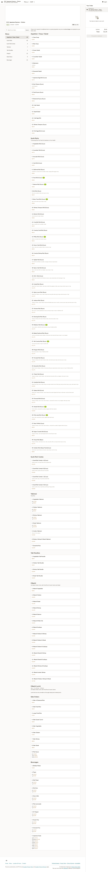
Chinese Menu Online (75, 867)
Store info (76, 24)
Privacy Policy (63, 863)
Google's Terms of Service (40, 867)
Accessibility (77, 863)
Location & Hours (17, 863)
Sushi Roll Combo (17, 44)
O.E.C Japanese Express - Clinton (12, 1)
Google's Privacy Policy (28, 867)
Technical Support (55, 863)
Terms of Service (70, 863)
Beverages (17, 60)
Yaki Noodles (17, 50)
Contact (24, 863)
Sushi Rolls (17, 40)
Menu (10, 863)
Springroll (66, 868)
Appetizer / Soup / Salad (17, 37)
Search (27, 30)
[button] (55, 38)
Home (6, 863)
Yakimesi (17, 47)
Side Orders (17, 57)
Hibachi (17, 53)
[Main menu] (2, 2)
